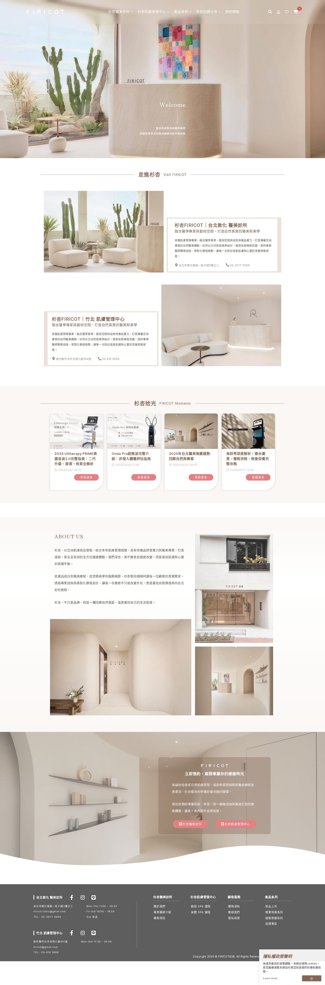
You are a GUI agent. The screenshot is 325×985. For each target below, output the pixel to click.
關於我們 (159, 906)
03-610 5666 (111, 358)
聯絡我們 (234, 912)
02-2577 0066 (240, 265)
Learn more (270, 978)
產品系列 (181, 12)
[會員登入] (278, 12)
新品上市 (271, 906)
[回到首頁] (45, 12)
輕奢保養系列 (274, 912)
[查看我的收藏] (286, 12)
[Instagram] (82, 897)
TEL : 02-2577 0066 (47, 917)
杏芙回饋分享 (206, 12)
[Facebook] (71, 897)
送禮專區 (271, 923)
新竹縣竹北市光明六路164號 (73, 358)
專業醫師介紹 (162, 912)
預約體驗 (232, 12)
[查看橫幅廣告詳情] (162, 79)
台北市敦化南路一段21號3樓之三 (199, 265)
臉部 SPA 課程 (200, 906)
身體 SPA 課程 (200, 912)
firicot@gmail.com (45, 947)
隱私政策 (234, 918)
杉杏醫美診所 (119, 12)
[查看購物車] (296, 12)
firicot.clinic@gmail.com (49, 911)
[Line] (93, 897)
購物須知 (234, 906)
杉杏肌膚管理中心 (152, 12)
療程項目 (159, 918)
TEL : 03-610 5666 (46, 952)
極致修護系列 (274, 918)
